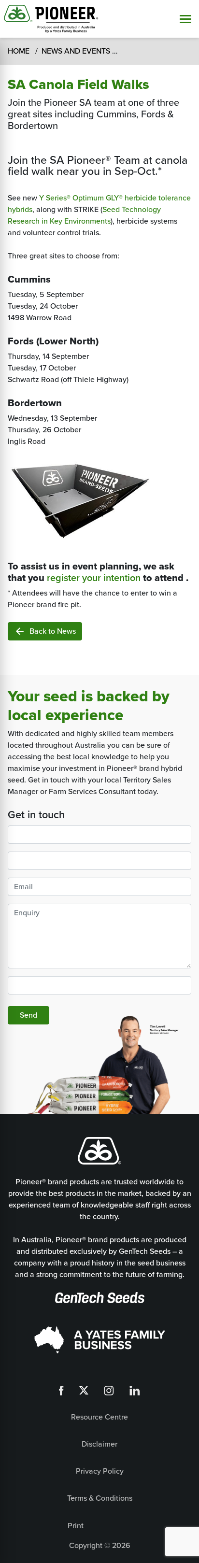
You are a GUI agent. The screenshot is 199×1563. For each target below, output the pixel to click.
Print (76, 1525)
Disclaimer (99, 1443)
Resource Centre (99, 1416)
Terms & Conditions (99, 1498)
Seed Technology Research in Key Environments (84, 215)
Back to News (45, 631)
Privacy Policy (100, 1471)
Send (28, 1015)
